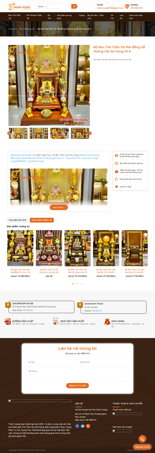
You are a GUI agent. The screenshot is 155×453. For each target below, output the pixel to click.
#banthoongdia (18, 158)
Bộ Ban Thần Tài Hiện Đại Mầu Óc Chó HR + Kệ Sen (134, 272)
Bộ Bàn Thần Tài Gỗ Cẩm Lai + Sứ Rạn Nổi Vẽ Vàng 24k (49, 272)
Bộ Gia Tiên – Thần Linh (96, 16)
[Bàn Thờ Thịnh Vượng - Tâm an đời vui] (19, 6)
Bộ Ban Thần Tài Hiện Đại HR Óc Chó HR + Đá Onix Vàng (106, 272)
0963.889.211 (27, 310)
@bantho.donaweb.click (23, 155)
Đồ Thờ (49, 16)
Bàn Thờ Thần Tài (14, 16)
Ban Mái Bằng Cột (27, 29)
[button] (90, 133)
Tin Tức (112, 16)
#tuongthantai (54, 158)
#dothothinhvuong (89, 155)
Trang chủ (12, 29)
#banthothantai (36, 158)
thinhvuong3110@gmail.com (110, 8)
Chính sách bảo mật (136, 16)
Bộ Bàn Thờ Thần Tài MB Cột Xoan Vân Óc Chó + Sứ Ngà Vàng (77, 272)
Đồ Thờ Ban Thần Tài (34, 16)
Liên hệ (121, 16)
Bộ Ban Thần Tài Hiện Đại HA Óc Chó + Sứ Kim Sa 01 (20, 272)
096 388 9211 (137, 8)
